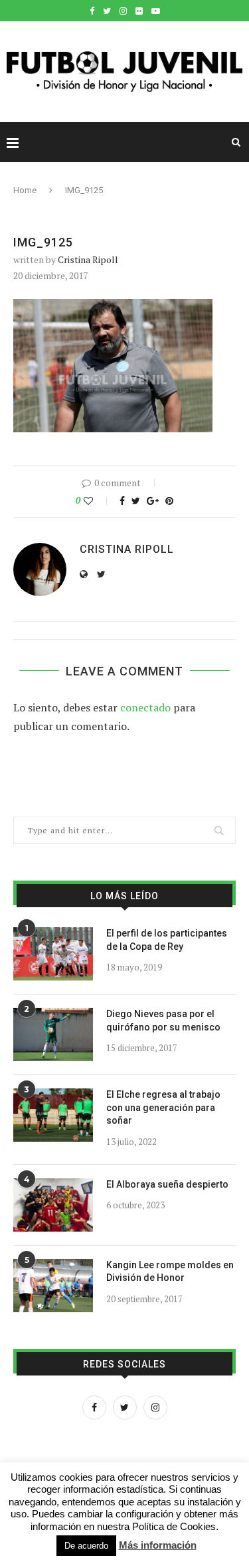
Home (25, 190)
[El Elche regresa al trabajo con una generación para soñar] (53, 1115)
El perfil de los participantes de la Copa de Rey (166, 940)
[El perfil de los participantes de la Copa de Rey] (53, 953)
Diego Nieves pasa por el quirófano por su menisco (163, 1020)
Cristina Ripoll (88, 259)
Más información (158, 1545)
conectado (145, 707)
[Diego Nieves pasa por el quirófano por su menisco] (53, 1034)
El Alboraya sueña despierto (167, 1184)
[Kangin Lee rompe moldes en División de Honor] (53, 1285)
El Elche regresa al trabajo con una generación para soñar (163, 1107)
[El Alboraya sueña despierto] (53, 1205)
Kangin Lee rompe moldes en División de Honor (170, 1272)
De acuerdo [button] (86, 1546)
